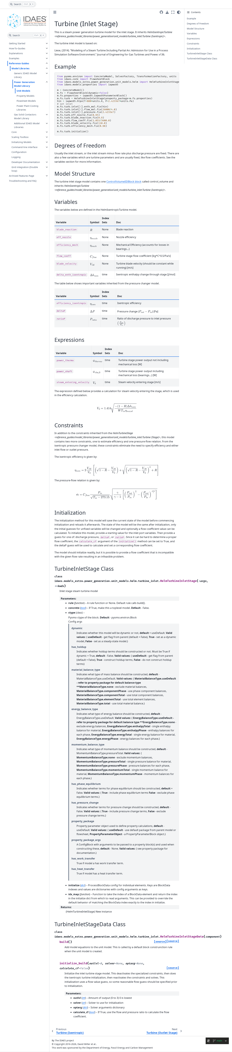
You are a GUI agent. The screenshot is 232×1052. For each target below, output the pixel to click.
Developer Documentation (26, 162)
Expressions (193, 38)
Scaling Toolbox (20, 137)
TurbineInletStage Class (199, 53)
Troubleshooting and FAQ (22, 180)
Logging (16, 157)
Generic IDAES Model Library (25, 75)
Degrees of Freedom (198, 23)
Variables (192, 33)
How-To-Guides (17, 48)
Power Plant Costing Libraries (27, 107)
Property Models (25, 95)
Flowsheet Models (26, 100)
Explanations (16, 53)
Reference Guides (19, 63)
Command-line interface (24, 147)
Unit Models (23, 90)
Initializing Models (21, 142)
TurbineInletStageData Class (202, 58)
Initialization (193, 48)
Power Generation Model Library (24, 84)
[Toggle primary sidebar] (55, 12)
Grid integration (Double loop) (25, 169)
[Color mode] (179, 12)
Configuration (19, 152)
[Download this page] (167, 12)
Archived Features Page (21, 175)
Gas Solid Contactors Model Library (25, 116)
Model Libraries (20, 68)
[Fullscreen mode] (173, 12)
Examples (14, 58)
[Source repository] (161, 12)
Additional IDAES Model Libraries (27, 125)
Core (14, 132)
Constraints (193, 43)
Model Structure (195, 28)
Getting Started (17, 43)
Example (191, 18)
